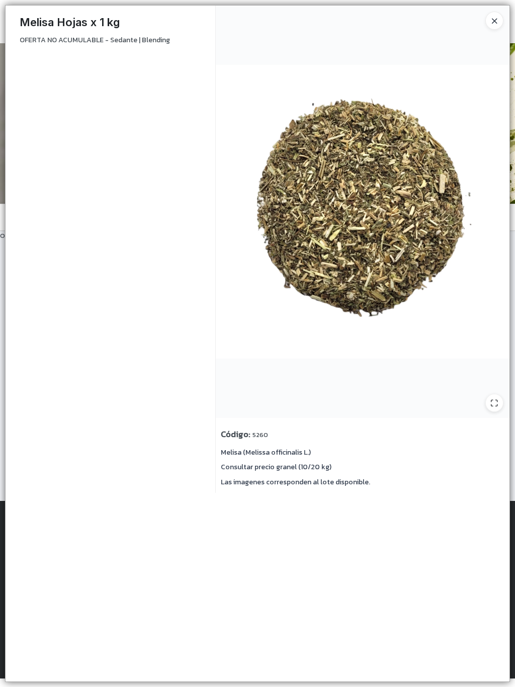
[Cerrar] (494, 21)
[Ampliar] (494, 403)
